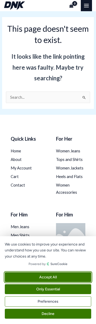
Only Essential (48, 289)
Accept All (48, 277)
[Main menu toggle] (86, 5)
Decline (48, 313)
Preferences (48, 301)
